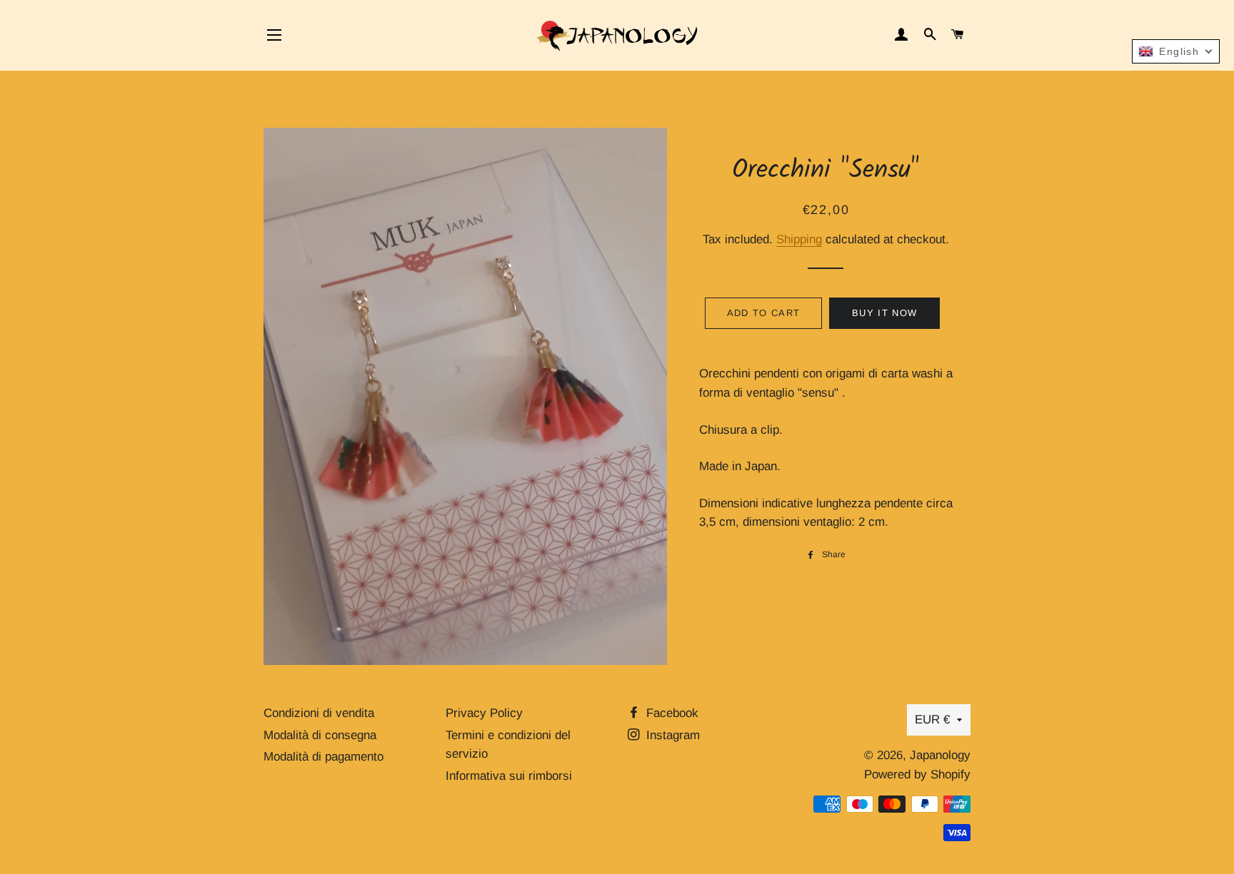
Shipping (799, 239)
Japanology (940, 755)
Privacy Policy (484, 713)
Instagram (671, 735)
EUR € (932, 719)
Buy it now (884, 313)
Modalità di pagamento (323, 756)
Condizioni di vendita (319, 713)
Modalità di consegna (320, 735)
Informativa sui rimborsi (509, 776)
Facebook (670, 713)
